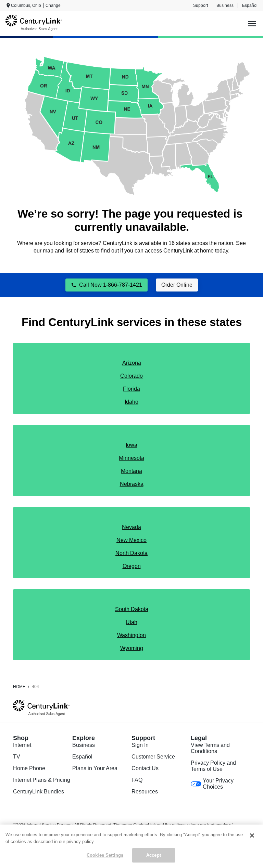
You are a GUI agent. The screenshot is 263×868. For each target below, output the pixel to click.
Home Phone (29, 768)
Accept (153, 855)
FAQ (137, 780)
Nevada (131, 527)
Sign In (140, 745)
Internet (22, 745)
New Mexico (131, 540)
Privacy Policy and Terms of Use (213, 766)
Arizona (131, 363)
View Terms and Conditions (210, 748)
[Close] (252, 835)
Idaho (131, 402)
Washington (131, 635)
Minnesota (131, 458)
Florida (131, 389)
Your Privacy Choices (218, 784)
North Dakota (131, 553)
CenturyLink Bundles (38, 791)
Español (250, 5)
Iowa (131, 445)
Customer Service (153, 757)
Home (19, 686)
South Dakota (131, 609)
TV (16, 757)
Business (225, 5)
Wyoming (131, 648)
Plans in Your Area (94, 768)
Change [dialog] (53, 5)
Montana (131, 471)
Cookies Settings (105, 855)
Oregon (132, 566)
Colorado (131, 376)
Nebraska (131, 484)
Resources (145, 791)
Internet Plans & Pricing (41, 780)
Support (200, 5)
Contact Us (145, 768)
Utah (131, 622)
